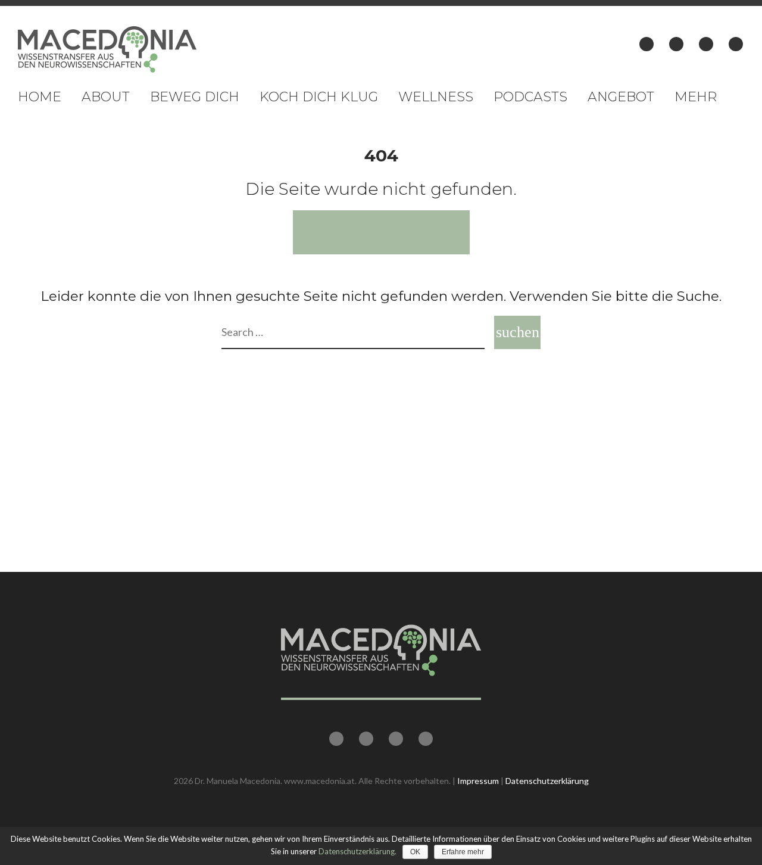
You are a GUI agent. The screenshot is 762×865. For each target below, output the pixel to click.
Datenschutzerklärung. (357, 851)
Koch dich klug (319, 97)
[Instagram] (736, 44)
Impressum (478, 781)
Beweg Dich (194, 97)
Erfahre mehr (463, 852)
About (106, 97)
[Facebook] (646, 44)
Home (39, 97)
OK (415, 852)
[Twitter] (676, 44)
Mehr (695, 97)
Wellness (435, 97)
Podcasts (530, 97)
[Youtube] (706, 44)
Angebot (621, 97)
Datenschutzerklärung (547, 781)
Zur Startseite (381, 232)
